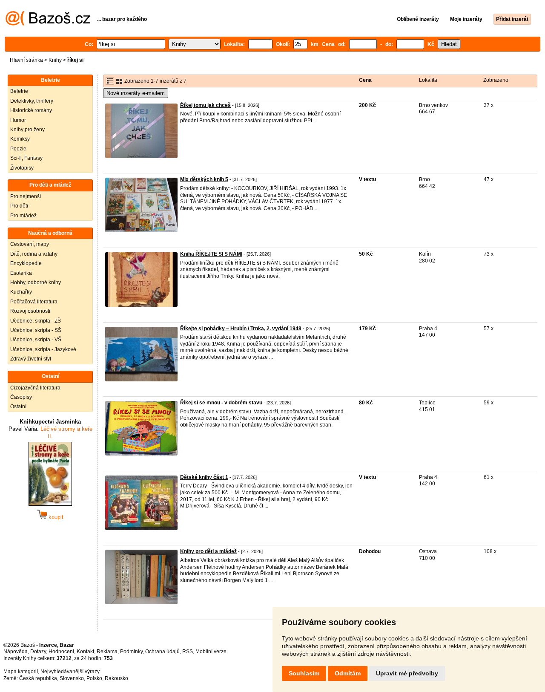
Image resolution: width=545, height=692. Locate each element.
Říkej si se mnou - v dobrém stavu (221, 403)
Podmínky (131, 652)
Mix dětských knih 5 (204, 179)
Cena (365, 80)
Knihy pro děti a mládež (208, 551)
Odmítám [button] (348, 673)
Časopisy (21, 397)
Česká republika (38, 678)
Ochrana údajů (162, 652)
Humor (18, 120)
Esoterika (21, 273)
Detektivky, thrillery (31, 101)
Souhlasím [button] (304, 673)
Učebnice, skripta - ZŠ (35, 321)
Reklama (107, 652)
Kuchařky (21, 292)
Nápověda (15, 652)
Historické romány (31, 110)
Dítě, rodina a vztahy (33, 254)
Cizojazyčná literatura (35, 388)
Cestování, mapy (29, 244)
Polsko (94, 678)
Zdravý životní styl (30, 359)
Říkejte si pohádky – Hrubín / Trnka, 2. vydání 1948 (240, 329)
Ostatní (18, 406)
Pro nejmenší (25, 196)
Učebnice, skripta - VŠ (35, 340)
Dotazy (38, 652)
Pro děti (19, 206)
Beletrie (19, 91)
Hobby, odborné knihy (35, 282)
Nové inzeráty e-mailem (135, 93)
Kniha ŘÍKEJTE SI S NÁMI (211, 254)
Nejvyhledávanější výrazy (70, 672)
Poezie (18, 149)
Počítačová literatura (33, 302)
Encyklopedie (26, 263)
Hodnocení (61, 652)
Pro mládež (23, 216)
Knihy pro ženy (27, 130)
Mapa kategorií (20, 672)
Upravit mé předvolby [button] (407, 673)
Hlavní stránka (26, 60)
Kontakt (85, 652)
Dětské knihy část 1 (204, 477)
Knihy (55, 60)
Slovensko (72, 678)
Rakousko (116, 678)
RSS (187, 652)
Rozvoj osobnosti (30, 311)
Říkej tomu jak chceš (205, 105)
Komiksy (20, 139)
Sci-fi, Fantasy (26, 158)
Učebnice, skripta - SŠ (35, 330)
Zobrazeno (495, 80)
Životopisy (22, 168)
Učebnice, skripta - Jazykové (43, 349)
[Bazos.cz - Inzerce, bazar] (48, 24)
